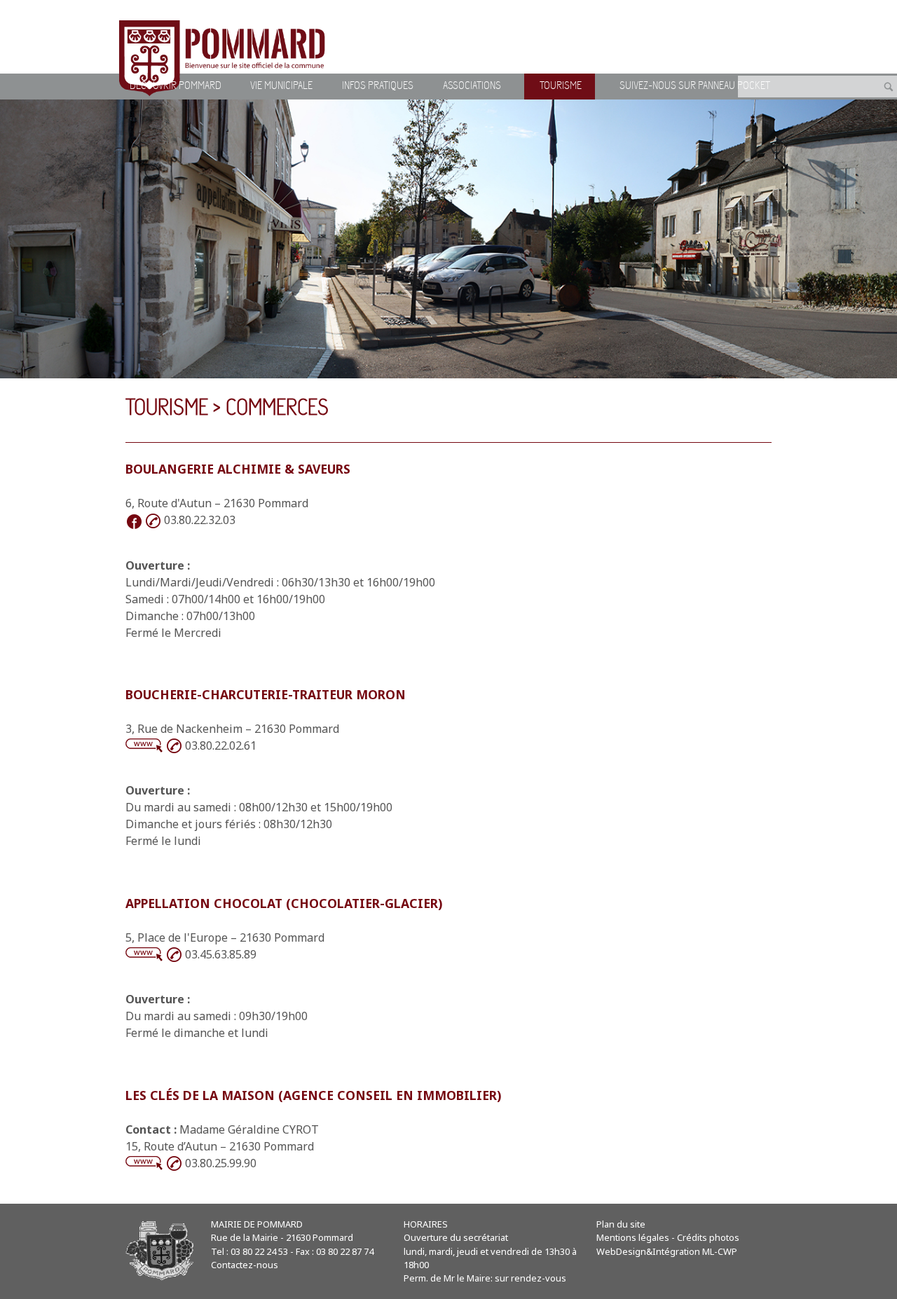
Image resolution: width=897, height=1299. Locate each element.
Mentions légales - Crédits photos (667, 1237)
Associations (472, 86)
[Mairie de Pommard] (224, 58)
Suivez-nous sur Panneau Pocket (694, 86)
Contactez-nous (244, 1264)
